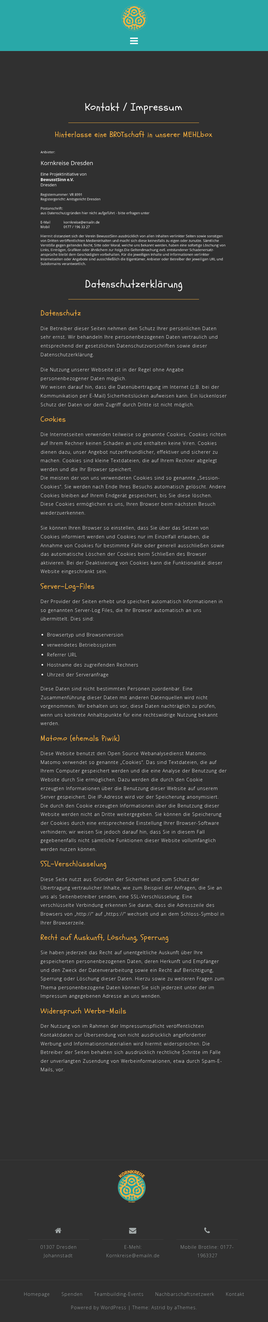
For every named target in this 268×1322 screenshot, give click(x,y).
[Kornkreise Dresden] (131, 1186)
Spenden (72, 1294)
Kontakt (235, 1294)
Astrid (158, 1307)
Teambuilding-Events (119, 1294)
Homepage (37, 1294)
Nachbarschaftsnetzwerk (184, 1294)
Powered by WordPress (98, 1307)
